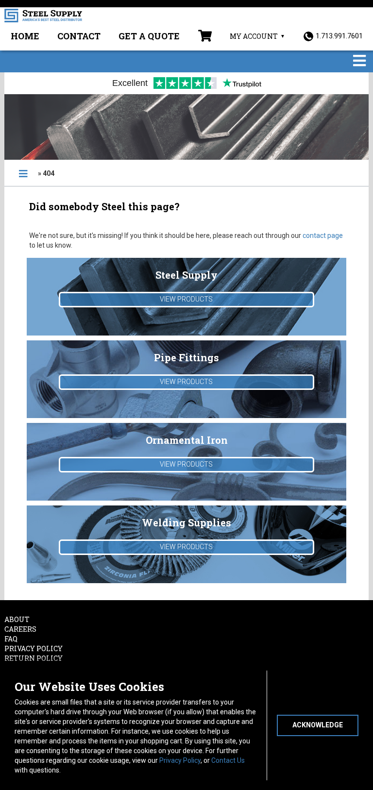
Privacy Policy (180, 760)
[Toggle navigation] (359, 61)
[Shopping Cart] (205, 37)
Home (25, 36)
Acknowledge (317, 725)
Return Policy (33, 658)
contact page (323, 235)
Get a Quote (149, 36)
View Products (186, 299)
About (17, 619)
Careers (20, 629)
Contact (79, 36)
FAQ (10, 638)
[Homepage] (23, 174)
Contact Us (228, 760)
